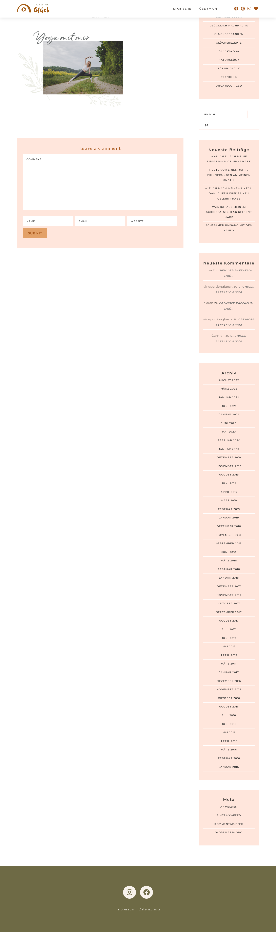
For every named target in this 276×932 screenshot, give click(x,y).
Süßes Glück (229, 68)
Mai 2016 (229, 732)
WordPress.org (228, 832)
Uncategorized (229, 85)
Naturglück (228, 60)
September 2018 (229, 543)
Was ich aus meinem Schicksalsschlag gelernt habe (229, 212)
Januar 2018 (229, 577)
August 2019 (229, 474)
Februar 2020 (229, 440)
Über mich (208, 8)
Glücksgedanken (229, 34)
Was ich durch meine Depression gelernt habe (229, 159)
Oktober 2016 (229, 698)
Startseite (182, 8)
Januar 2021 (229, 414)
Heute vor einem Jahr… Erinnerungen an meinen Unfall (229, 175)
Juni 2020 (229, 423)
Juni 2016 (229, 724)
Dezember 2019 (229, 457)
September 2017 (229, 612)
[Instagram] (249, 8)
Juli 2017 (229, 629)
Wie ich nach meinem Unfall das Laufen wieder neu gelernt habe (229, 193)
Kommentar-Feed (228, 824)
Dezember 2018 (229, 526)
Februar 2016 (229, 758)
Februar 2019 (229, 509)
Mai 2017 (229, 646)
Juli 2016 (229, 715)
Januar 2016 (229, 767)
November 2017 (229, 595)
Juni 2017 (229, 638)
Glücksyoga (229, 51)
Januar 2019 (229, 517)
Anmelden (229, 806)
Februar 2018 (229, 569)
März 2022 (229, 388)
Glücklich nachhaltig (229, 25)
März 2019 (229, 500)
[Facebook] (236, 8)
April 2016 (229, 741)
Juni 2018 (228, 552)
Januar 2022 (229, 397)
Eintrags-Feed (229, 815)
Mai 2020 (229, 431)
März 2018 (229, 560)
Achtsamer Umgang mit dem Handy (229, 228)
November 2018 (228, 535)
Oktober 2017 (229, 603)
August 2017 (229, 620)
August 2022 (229, 380)
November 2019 (229, 466)
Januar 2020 (229, 449)
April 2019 (229, 492)
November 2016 (229, 689)
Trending (229, 77)
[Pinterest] (243, 8)
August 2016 (229, 706)
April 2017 (229, 655)
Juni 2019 (229, 483)
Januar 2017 (229, 672)
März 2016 (229, 749)
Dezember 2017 (229, 586)
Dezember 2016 (229, 681)
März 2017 (229, 663)
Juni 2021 (229, 406)
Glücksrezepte (229, 42)
